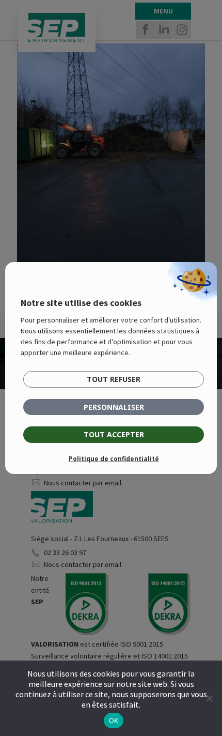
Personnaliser (114, 407)
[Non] (209, 698)
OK (114, 720)
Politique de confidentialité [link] (114, 458)
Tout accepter (114, 434)
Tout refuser (113, 379)
